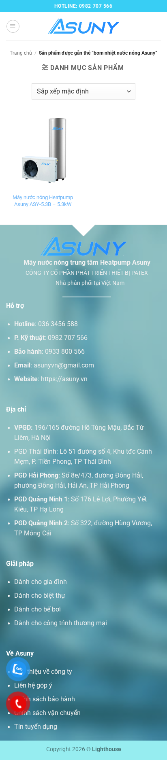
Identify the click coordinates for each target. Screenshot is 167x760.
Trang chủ (21, 53)
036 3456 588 (58, 324)
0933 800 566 (65, 351)
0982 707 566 (68, 338)
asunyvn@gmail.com (64, 365)
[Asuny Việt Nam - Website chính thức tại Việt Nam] (83, 26)
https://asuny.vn (64, 379)
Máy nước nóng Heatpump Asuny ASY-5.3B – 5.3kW (43, 200)
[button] (12, 26)
